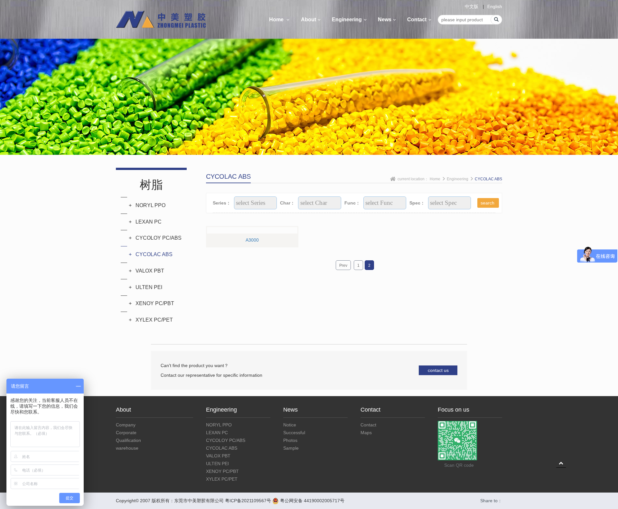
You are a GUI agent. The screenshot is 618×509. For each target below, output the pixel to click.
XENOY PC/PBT (222, 471)
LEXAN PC (217, 432)
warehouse (127, 448)
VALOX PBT (218, 455)
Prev (343, 265)
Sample (291, 448)
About (308, 19)
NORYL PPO (219, 424)
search (488, 202)
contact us (438, 370)
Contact (416, 19)
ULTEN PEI (217, 463)
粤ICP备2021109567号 (248, 500)
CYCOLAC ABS (488, 179)
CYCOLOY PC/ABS (225, 440)
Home (277, 19)
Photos (290, 440)
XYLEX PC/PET (222, 479)
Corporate (126, 432)
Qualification (128, 440)
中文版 (471, 6)
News (384, 19)
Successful (294, 432)
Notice (289, 424)
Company (126, 424)
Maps (366, 432)
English (494, 6)
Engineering (347, 19)
